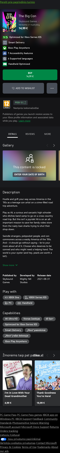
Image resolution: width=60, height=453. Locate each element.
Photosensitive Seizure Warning (30, 422)
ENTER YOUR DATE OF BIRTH (29, 174)
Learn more (24, 120)
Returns (54, 427)
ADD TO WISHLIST (25, 88)
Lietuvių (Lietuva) (10, 435)
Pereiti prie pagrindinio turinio (17, 2)
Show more (8, 265)
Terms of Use (29, 447)
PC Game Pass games (29, 414)
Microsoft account (10, 427)
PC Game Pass (8, 414)
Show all (38, 355)
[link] (17, 383)
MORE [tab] (47, 134)
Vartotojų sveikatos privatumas (18, 443)
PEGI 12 (19, 102)
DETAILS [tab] (12, 134)
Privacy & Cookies (10, 447)
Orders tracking (9, 431)
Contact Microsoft (46, 443)
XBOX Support (23, 418)
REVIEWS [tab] (30, 134)
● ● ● (52, 88)
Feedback (37, 418)
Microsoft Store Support (35, 427)
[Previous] (47, 145)
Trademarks (43, 447)
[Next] (54, 145)
